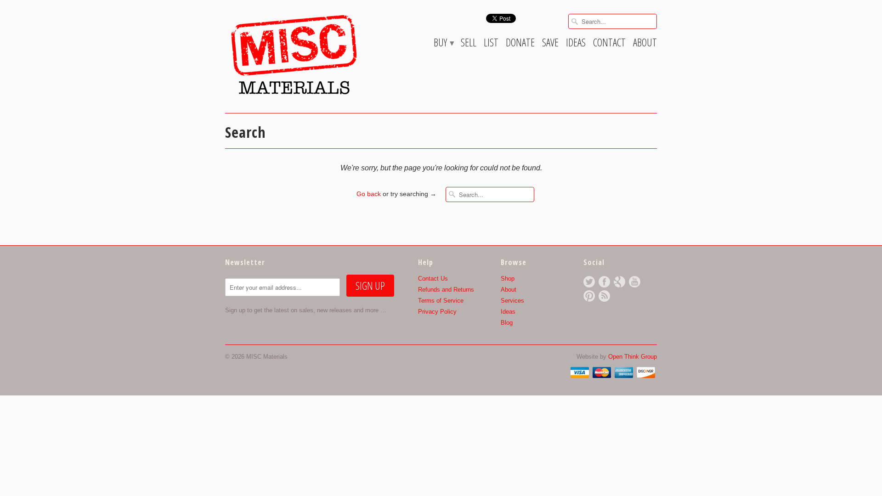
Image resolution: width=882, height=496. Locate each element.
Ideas (576, 44)
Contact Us (433, 278)
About (645, 44)
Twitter (589, 281)
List (491, 44)
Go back (368, 193)
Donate (520, 44)
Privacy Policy (437, 311)
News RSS (604, 296)
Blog (507, 322)
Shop (507, 278)
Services (512, 300)
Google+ (619, 281)
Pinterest (589, 296)
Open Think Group (632, 356)
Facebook (604, 281)
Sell (468, 44)
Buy (443, 44)
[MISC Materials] (294, 54)
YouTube (634, 281)
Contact (609, 44)
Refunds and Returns (446, 289)
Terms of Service (441, 300)
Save (550, 44)
